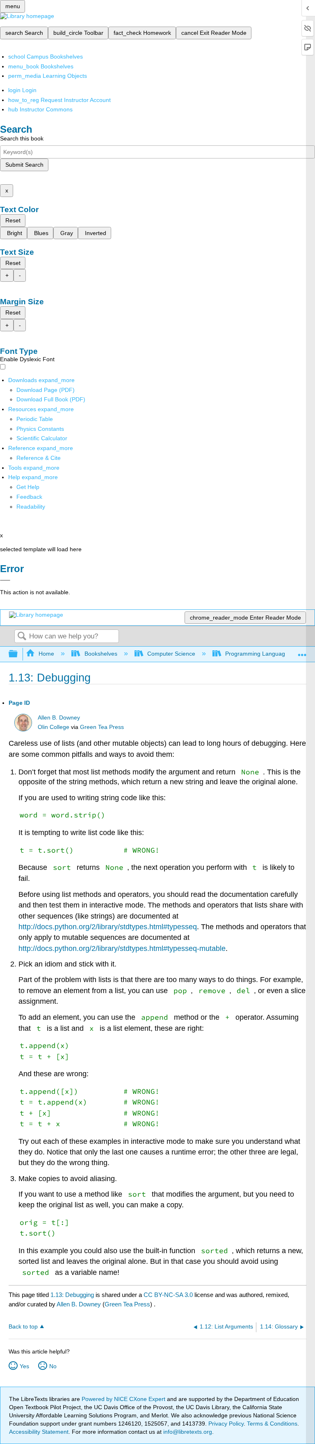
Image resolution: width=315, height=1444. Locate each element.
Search (21, 636)
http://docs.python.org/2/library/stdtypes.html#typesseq (107, 927)
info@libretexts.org (187, 1431)
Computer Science (171, 653)
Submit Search (24, 164)
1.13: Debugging (72, 1294)
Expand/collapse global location (302, 652)
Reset (13, 220)
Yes (24, 1366)
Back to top (23, 1327)
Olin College (53, 727)
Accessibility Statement (38, 1431)
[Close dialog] (5, 580)
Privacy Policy (226, 1423)
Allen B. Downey (59, 718)
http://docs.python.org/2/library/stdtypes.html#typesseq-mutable (122, 948)
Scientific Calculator (41, 438)
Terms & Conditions (272, 1423)
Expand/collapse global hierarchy (18, 654)
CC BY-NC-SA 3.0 (168, 1294)
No (53, 1366)
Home (46, 653)
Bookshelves (101, 653)
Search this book (21, 138)
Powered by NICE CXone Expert (124, 1399)
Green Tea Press (102, 727)
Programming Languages (258, 653)
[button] (29, 496)
